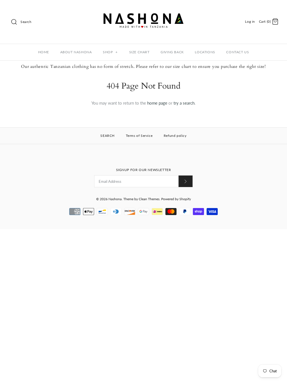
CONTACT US (237, 52)
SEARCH (107, 135)
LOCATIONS (205, 52)
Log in (250, 21)
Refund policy (175, 135)
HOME (43, 52)
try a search (184, 102)
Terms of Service (139, 135)
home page (157, 102)
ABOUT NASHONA (76, 52)
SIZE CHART (139, 52)
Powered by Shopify (176, 199)
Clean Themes (149, 199)
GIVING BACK (172, 52)
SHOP (110, 52)
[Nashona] (143, 8)
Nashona (115, 199)
